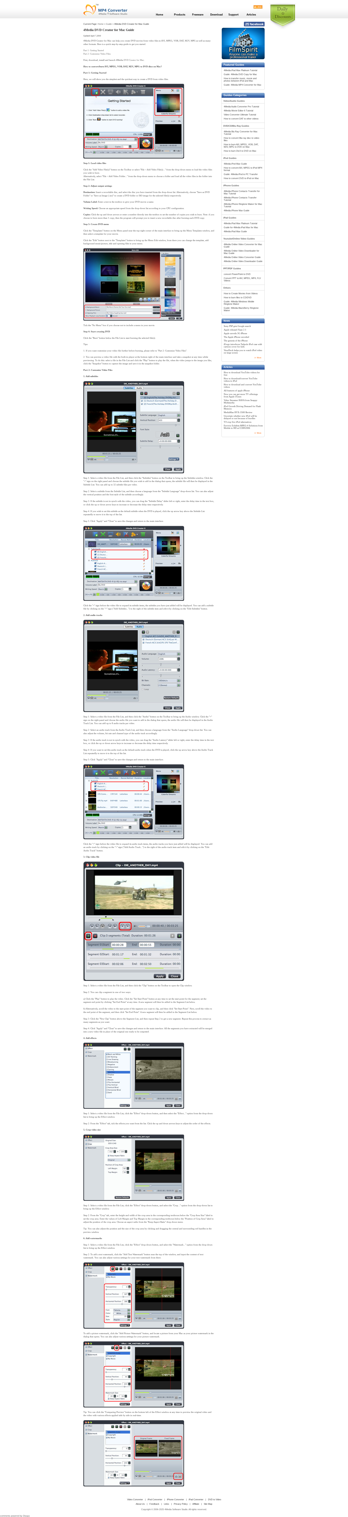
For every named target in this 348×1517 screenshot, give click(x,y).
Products (179, 14)
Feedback (154, 1504)
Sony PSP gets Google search (237, 326)
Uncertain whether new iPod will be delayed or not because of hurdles (240, 417)
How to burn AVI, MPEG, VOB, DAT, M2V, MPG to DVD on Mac (241, 145)
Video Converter (135, 1499)
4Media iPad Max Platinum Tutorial (240, 70)
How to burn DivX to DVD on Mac (240, 151)
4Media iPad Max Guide (235, 231)
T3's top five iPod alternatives (237, 422)
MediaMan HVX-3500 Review (238, 412)
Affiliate (195, 1504)
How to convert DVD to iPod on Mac (241, 178)
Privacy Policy (181, 1504)
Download (216, 14)
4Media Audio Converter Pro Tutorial (241, 106)
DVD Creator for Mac (134, 60)
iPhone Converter (175, 1499)
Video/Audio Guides (234, 101)
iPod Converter (155, 1499)
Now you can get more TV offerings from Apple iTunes (241, 395)
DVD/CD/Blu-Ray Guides (236, 126)
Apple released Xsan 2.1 (235, 329)
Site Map (208, 1504)
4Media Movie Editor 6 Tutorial (238, 110)
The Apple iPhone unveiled (236, 337)
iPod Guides (229, 158)
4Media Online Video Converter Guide (242, 257)
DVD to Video (214, 1499)
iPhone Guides (231, 185)
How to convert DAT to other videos (241, 118)
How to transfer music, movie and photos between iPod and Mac (240, 79)
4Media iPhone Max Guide (236, 210)
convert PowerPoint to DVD (237, 274)
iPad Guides (229, 218)
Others (227, 288)
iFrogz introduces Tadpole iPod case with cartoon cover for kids (243, 345)
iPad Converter (196, 1499)
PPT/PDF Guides (232, 268)
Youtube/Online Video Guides (239, 238)
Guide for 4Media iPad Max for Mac (241, 227)
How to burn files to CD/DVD (238, 297)
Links (166, 1504)
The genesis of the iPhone (236, 340)
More (259, 357)
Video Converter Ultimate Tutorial (240, 114)
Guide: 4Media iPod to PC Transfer (241, 174)
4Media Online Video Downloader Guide (243, 261)
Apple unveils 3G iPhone (235, 333)
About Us (140, 1504)
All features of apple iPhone (237, 390)
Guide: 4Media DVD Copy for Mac (240, 74)
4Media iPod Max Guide (235, 164)
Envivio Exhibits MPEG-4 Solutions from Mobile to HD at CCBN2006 (243, 426)
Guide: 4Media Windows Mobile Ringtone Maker (239, 302)
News (227, 320)
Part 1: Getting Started (93, 50)
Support (233, 14)
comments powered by (15, 1516)
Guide (109, 24)
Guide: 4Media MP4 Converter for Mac (242, 85)
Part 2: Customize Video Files (97, 54)
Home (101, 24)
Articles (228, 367)
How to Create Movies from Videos (241, 293)
